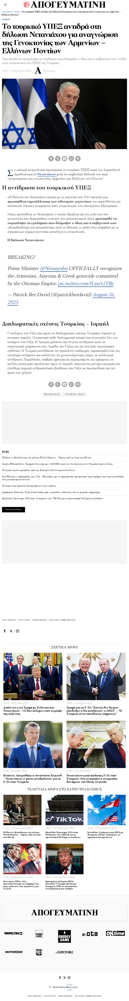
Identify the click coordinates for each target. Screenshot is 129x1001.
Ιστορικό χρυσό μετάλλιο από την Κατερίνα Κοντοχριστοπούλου (38, 470)
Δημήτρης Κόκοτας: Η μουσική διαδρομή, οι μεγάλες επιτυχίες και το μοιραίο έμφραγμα (51, 492)
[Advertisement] (64, 422)
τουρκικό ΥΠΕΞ (74, 395)
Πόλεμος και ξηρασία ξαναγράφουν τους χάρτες (29, 486)
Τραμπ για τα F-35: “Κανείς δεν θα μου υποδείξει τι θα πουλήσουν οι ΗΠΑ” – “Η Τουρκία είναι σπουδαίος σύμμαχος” (94, 710)
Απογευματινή (7, 12)
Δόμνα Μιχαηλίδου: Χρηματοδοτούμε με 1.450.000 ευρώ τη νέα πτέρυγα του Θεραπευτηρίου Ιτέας (57, 464)
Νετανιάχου (52, 395)
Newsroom (49, 71)
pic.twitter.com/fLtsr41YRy (86, 283)
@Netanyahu (54, 268)
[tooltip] (51, 158)
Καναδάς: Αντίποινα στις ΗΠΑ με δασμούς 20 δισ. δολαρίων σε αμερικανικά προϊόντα (105, 834)
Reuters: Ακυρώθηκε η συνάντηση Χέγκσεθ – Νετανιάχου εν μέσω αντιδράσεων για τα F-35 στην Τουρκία (32, 778)
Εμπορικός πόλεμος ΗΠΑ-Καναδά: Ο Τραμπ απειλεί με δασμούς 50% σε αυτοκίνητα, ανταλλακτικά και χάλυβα (61, 885)
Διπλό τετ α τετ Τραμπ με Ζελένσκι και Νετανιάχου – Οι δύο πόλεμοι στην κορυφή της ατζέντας (32, 710)
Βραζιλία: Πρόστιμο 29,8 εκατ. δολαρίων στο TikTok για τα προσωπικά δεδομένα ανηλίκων (52, 498)
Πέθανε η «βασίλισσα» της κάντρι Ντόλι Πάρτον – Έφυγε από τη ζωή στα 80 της (46, 457)
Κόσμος (17, 12)
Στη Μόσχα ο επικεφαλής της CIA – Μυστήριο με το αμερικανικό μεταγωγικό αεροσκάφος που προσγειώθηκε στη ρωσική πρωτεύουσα (63, 478)
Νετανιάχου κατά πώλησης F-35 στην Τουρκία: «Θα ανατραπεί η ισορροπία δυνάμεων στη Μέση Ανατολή (92, 778)
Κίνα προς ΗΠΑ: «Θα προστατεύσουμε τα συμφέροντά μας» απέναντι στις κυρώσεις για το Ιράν (21, 885)
